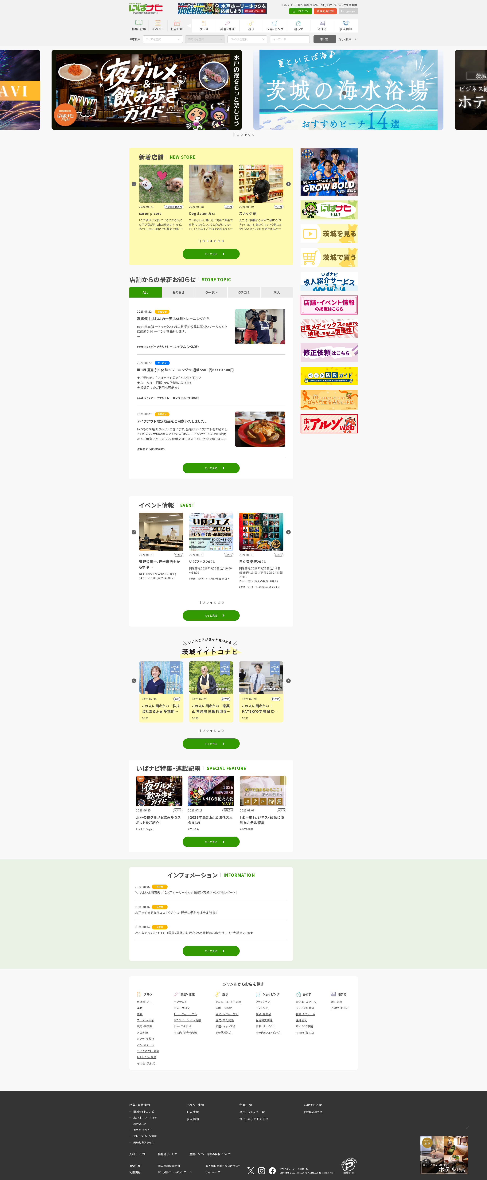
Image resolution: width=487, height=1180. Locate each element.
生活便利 (301, 1020)
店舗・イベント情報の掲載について (210, 1154)
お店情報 (192, 1112)
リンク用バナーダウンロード (175, 1172)
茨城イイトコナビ (143, 1111)
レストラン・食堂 (146, 1057)
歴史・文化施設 (225, 1020)
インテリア (262, 1008)
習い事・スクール (306, 1002)
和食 (140, 1014)
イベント (157, 29)
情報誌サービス (167, 1154)
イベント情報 (195, 1105)
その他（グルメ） (146, 1063)
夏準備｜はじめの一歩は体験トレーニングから (173, 318)
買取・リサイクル (265, 1026)
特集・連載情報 (139, 1105)
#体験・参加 (164, 578)
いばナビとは (313, 1105)
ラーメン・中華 (145, 1020)
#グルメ (176, 578)
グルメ (204, 29)
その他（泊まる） (340, 1008)
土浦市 (275, 699)
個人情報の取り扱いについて (222, 1166)
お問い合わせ (313, 1112)
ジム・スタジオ (182, 1026)
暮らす (298, 29)
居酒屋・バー (144, 1002)
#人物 (145, 717)
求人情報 (345, 29)
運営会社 (135, 1166)
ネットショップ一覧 (252, 1112)
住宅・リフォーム (305, 1014)
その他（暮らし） (305, 1032)
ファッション (263, 1002)
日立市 (225, 699)
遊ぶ (251, 29)
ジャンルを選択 (238, 39)
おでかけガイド (142, 1130)
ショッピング (275, 29)
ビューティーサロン (185, 1014)
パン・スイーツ (145, 1045)
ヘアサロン (180, 1002)
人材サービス (137, 1154)
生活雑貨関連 (264, 1020)
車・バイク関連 (305, 1026)
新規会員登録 (325, 11)
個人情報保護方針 (169, 1166)
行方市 (175, 699)
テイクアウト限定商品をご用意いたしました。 (171, 421)
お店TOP (176, 29)
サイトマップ (212, 1172)
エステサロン (182, 1008)
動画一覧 (245, 1105)
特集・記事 (139, 29)
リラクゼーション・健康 (187, 1020)
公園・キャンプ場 (225, 1026)
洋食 (140, 1008)
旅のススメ (139, 1124)
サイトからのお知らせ (253, 1119)
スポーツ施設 (224, 1008)
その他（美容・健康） (186, 1032)
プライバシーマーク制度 (292, 1169)
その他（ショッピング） (268, 1032)
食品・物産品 (263, 1014)
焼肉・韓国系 (145, 1026)
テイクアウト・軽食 (148, 1051)
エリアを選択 (153, 39)
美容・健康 (227, 29)
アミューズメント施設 (228, 1002)
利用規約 (135, 1172)
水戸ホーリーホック (145, 1117)
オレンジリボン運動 (145, 1136)
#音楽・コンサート (148, 578)
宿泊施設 (336, 1002)
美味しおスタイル (143, 1142)
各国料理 (142, 1032)
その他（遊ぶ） (224, 1032)
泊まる (322, 29)
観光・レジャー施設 (227, 1014)
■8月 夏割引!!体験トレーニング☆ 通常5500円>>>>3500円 (185, 369)
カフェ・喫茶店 (145, 1039)
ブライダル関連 (305, 1008)
